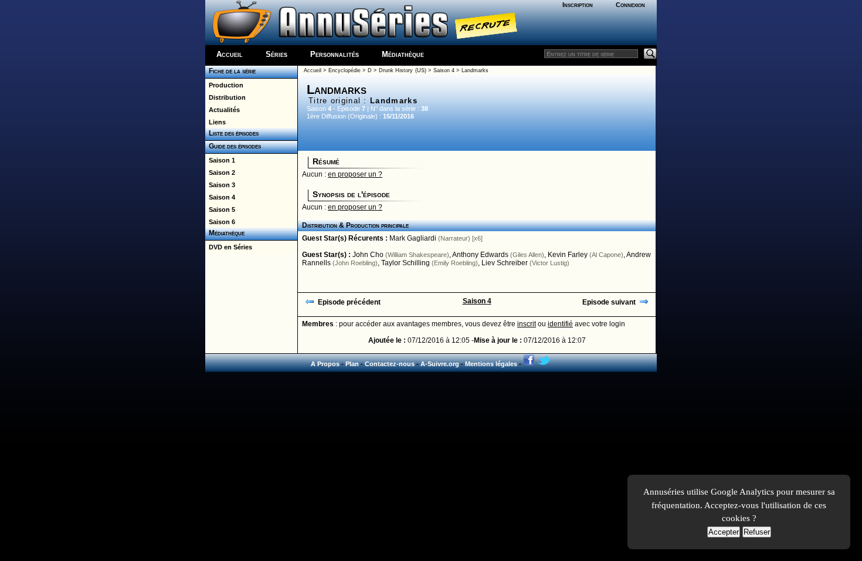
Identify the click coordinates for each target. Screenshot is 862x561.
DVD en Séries (228, 247)
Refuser (757, 532)
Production (224, 85)
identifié (560, 324)
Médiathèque (403, 54)
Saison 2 (220, 172)
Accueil (229, 54)
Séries (276, 54)
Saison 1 (220, 160)
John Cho (368, 255)
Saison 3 (220, 184)
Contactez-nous (390, 363)
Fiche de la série (230, 71)
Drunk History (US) (402, 70)
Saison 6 (220, 221)
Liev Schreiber (504, 263)
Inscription (577, 4)
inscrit (526, 324)
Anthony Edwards (480, 255)
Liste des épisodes (232, 133)
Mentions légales (491, 363)
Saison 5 (220, 209)
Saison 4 (220, 197)
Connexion (630, 4)
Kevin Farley (568, 255)
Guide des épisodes (233, 146)
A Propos (325, 363)
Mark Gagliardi (412, 238)
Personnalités (334, 54)
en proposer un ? (355, 174)
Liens (215, 122)
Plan (352, 363)
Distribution (225, 97)
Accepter (723, 532)
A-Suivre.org (439, 363)
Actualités (222, 109)
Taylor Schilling (405, 263)
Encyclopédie (344, 70)
